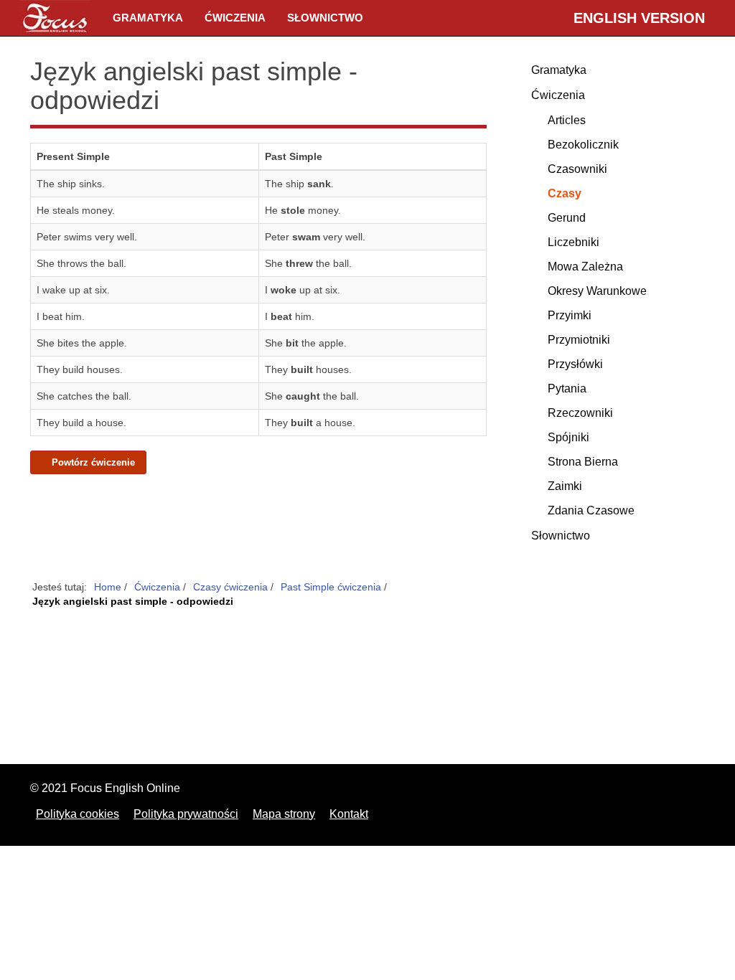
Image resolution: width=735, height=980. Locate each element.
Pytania (567, 388)
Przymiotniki (579, 340)
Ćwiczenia (235, 17)
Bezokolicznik (583, 144)
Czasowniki (577, 169)
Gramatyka (148, 17)
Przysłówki (575, 364)
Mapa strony (284, 814)
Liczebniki (573, 242)
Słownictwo (325, 17)
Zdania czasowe (591, 510)
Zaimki (565, 486)
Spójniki (568, 437)
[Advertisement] (258, 528)
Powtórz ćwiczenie (92, 463)
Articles (567, 120)
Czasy (564, 193)
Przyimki (569, 315)
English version (639, 18)
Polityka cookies (77, 814)
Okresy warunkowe (597, 291)
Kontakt (348, 814)
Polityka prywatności (186, 814)
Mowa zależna (585, 266)
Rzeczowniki (580, 413)
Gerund (567, 218)
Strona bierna (583, 462)
